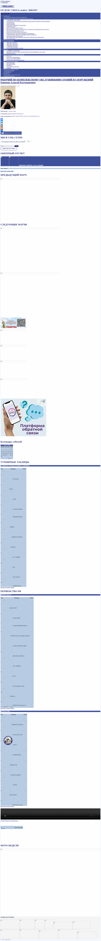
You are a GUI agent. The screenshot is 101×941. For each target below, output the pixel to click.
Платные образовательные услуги (15, 30)
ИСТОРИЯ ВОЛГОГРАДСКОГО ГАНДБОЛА (15, 17)
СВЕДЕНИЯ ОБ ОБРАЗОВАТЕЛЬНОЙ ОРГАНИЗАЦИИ (18, 18)
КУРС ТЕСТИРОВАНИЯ (13, 57)
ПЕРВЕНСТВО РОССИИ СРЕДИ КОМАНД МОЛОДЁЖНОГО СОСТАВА (26, 52)
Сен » (9, 458)
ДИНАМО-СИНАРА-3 (12, 45)
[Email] (50, 124)
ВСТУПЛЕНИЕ (11, 62)
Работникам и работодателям (11, 69)
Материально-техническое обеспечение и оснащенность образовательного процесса (28, 29)
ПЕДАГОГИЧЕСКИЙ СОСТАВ (15, 28)
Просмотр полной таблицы (7, 587)
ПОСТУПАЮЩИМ (9, 40)
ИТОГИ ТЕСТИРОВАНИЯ (14, 58)
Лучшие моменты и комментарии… (10, 820)
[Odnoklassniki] (50, 128)
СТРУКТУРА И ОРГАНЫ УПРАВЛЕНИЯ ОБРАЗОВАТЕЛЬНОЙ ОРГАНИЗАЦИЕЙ (28, 21)
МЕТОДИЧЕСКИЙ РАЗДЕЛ (11, 61)
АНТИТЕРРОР (7, 72)
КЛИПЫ (9, 68)
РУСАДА (9, 56)
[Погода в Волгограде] (12, 825)
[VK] (50, 126)
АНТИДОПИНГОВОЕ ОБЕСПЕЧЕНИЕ (14, 54)
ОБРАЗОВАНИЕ (11, 24)
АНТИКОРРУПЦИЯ (9, 70)
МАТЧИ (6, 49)
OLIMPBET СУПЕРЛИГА (13, 50)
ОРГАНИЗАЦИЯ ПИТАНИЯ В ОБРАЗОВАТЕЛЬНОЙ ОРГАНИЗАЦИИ (25, 37)
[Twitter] (50, 121)
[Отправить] (50, 130)
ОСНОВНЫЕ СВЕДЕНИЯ (13, 20)
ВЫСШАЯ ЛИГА (11, 53)
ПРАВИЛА (9, 65)
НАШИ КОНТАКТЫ (9, 76)
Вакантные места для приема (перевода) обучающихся (20, 33)
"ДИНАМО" (7, 6)
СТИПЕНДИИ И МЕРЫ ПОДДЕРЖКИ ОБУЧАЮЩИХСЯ (22, 34)
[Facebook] (50, 119)
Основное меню (4, 13)
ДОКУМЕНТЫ (10, 22)
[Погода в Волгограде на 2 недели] (19, 827)
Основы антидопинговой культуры (15, 60)
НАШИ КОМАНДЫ (9, 41)
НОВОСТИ (6, 16)
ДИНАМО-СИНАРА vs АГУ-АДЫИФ (31, 165)
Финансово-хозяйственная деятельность (17, 32)
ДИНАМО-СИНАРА (12, 42)
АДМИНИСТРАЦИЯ (12, 46)
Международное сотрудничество (15, 36)
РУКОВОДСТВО (11, 26)
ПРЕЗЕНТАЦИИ (11, 64)
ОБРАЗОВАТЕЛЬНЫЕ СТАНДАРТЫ (16, 25)
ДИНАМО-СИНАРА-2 (12, 44)
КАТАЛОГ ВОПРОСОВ (13, 66)
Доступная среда (11, 38)
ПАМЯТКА (7, 73)
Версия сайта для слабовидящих (12, 132)
